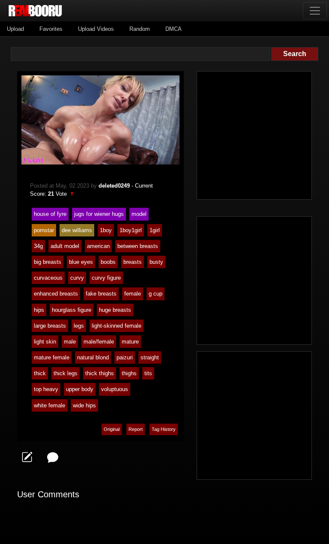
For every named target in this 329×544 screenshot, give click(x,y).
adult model (65, 246)
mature (130, 341)
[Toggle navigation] (315, 10)
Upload (15, 29)
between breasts (137, 246)
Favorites (51, 29)
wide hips (84, 405)
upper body (79, 389)
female (132, 293)
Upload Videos (96, 29)
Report (136, 429)
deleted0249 (114, 185)
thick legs (66, 373)
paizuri (125, 357)
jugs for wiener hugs (99, 214)
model (139, 214)
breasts (132, 262)
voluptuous (114, 389)
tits (148, 373)
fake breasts (101, 293)
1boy (106, 230)
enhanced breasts (56, 293)
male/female (99, 341)
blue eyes (81, 262)
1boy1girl (131, 230)
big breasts (47, 262)
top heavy (46, 389)
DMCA (173, 29)
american (98, 246)
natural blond (93, 357)
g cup (155, 293)
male (70, 341)
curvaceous (48, 278)
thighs (129, 373)
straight (150, 357)
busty (156, 262)
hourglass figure (71, 310)
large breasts (50, 326)
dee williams (77, 230)
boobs (108, 262)
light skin (45, 341)
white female (49, 405)
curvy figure (106, 278)
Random (139, 29)
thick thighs (99, 373)
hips (39, 310)
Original (112, 429)
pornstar (44, 230)
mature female (51, 357)
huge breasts (115, 310)
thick (40, 373)
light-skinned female (116, 326)
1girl (155, 230)
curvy (77, 278)
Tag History (164, 429)
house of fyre (50, 214)
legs (79, 326)
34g (38, 246)
